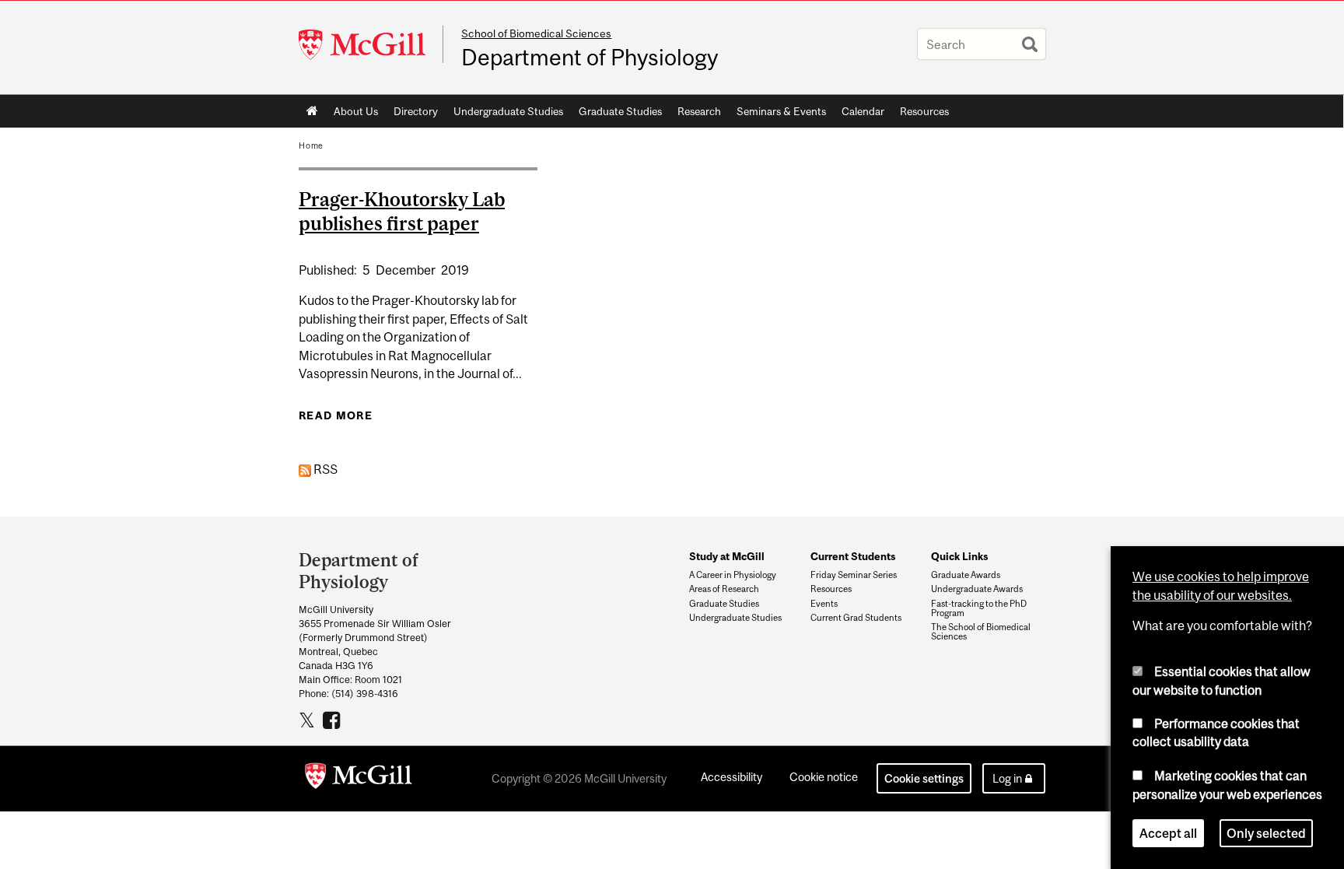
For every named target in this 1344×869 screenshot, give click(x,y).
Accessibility (731, 776)
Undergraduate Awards (977, 589)
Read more (336, 415)
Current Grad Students (855, 617)
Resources (924, 111)
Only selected (1266, 833)
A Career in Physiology (732, 575)
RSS (324, 469)
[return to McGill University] (358, 778)
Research (699, 111)
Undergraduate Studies (508, 111)
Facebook (333, 719)
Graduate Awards (965, 575)
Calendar (863, 111)
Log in (1007, 778)
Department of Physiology (589, 57)
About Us (356, 111)
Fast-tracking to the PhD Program (979, 608)
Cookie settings (924, 778)
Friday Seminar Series (853, 575)
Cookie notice (823, 776)
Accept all (1168, 833)
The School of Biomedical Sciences (981, 631)
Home (312, 111)
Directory (416, 111)
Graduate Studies (620, 111)
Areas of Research (724, 589)
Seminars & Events (781, 111)
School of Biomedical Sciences (536, 33)
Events (824, 603)
